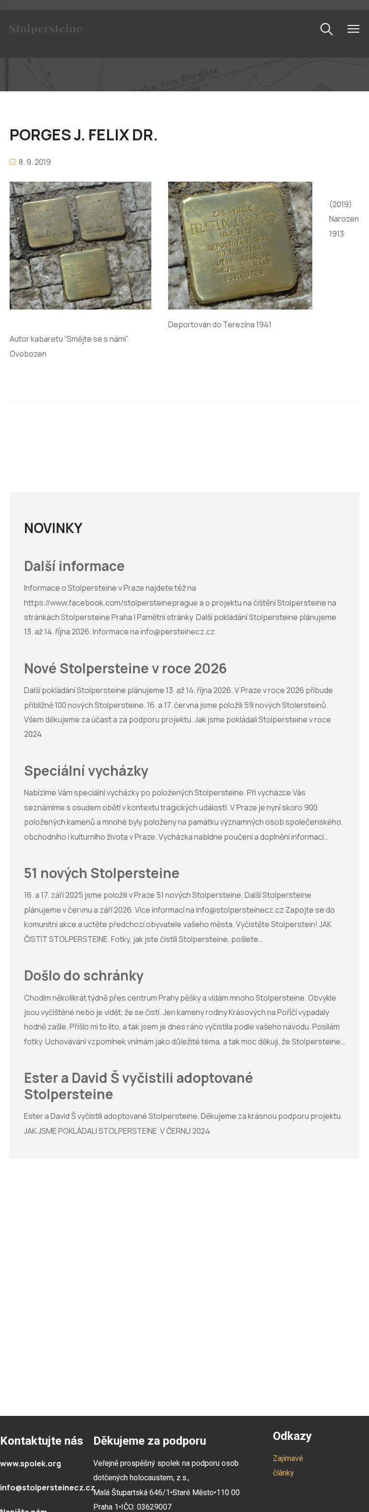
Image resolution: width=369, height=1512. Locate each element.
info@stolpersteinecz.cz (47, 1487)
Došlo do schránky (84, 975)
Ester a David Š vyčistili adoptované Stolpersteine (138, 1086)
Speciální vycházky (86, 771)
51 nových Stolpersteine (102, 873)
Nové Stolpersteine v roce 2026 (125, 668)
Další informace (74, 566)
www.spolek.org (30, 1463)
